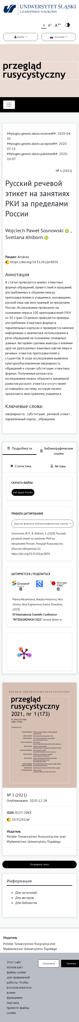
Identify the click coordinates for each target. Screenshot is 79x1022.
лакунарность (15, 414)
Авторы (60, 466)
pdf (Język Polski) (23, 492)
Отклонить (49, 963)
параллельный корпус (20, 419)
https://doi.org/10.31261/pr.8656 (33, 262)
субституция (36, 414)
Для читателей (26, 892)
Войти (21, 36)
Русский (59, 36)
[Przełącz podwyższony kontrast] (68, 25)
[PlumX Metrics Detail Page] (24, 653)
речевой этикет (58, 414)
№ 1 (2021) (64, 171)
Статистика (23, 466)
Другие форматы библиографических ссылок (41, 523)
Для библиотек (26, 903)
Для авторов (24, 898)
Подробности (22, 448)
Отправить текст (39, 864)
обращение (47, 419)
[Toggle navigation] (9, 105)
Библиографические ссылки (58, 450)
